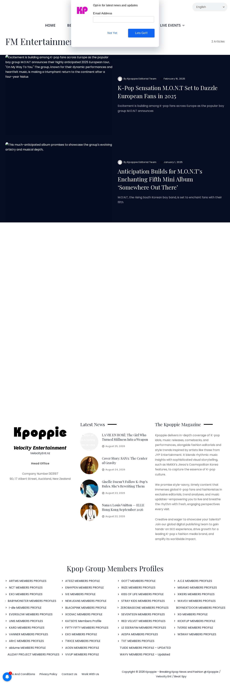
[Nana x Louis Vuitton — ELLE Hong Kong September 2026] (89, 512)
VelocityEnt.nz (40, 453)
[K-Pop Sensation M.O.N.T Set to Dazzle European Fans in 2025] (58, 95)
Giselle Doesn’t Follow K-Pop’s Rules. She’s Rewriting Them (125, 484)
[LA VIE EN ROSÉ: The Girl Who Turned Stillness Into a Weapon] (89, 442)
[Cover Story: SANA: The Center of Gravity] (89, 465)
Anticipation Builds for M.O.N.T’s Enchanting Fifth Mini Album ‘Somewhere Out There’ (160, 179)
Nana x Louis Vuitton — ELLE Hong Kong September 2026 (123, 507)
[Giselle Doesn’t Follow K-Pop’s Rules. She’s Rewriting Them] (89, 489)
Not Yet (112, 33)
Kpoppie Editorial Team (142, 78)
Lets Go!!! (141, 33)
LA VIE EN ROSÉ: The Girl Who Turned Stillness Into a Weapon (125, 437)
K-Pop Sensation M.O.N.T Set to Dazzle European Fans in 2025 (168, 92)
